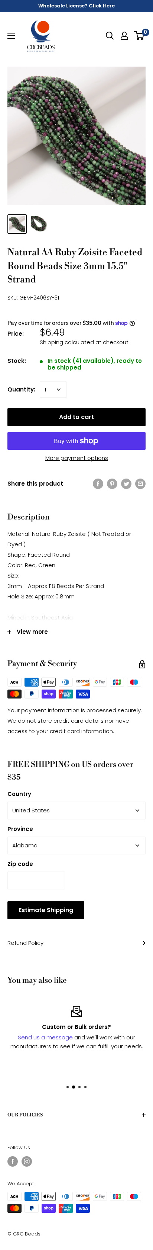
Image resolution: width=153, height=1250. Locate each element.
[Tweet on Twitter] (126, 483)
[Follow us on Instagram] (27, 1161)
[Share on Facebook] (98, 483)
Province (20, 829)
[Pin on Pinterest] (112, 483)
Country (19, 794)
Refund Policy (25, 943)
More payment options (76, 458)
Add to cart (76, 417)
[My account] (124, 36)
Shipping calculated (67, 342)
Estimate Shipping (46, 910)
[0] (139, 35)
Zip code (20, 864)
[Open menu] (11, 36)
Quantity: (21, 389)
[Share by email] (140, 483)
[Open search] (110, 36)
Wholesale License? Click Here (76, 5)
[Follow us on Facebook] (12, 1161)
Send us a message (45, 1037)
